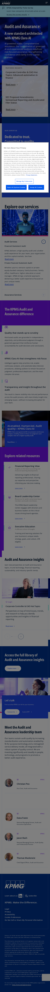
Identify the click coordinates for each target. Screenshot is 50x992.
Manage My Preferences (24, 181)
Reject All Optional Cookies (16, 187)
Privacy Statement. (31, 175)
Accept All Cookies (36, 187)
